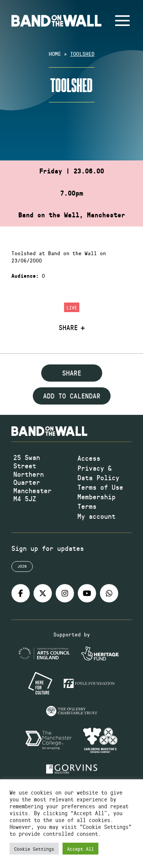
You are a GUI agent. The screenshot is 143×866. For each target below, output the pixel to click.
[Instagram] (65, 593)
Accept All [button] (80, 848)
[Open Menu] (122, 20)
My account (96, 516)
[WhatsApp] (109, 593)
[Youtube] (87, 593)
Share (68, 328)
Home (55, 53)
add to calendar (71, 395)
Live (71, 307)
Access (88, 458)
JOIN (22, 566)
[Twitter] (43, 593)
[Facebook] (20, 593)
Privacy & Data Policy (98, 472)
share (71, 372)
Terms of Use (100, 487)
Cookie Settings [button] (34, 848)
